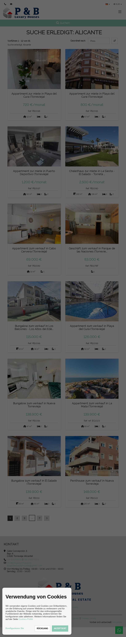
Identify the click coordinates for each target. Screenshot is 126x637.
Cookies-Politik (26, 619)
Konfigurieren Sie (15, 628)
